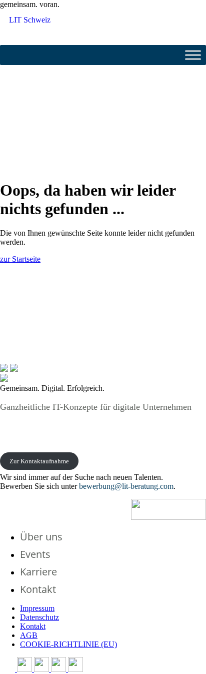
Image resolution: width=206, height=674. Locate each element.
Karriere (38, 571)
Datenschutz (39, 617)
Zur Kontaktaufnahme (39, 460)
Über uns (41, 536)
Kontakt (38, 589)
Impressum (37, 608)
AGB (29, 635)
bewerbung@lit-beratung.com (126, 486)
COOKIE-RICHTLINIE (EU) (68, 644)
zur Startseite (20, 259)
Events (35, 554)
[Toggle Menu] (193, 55)
